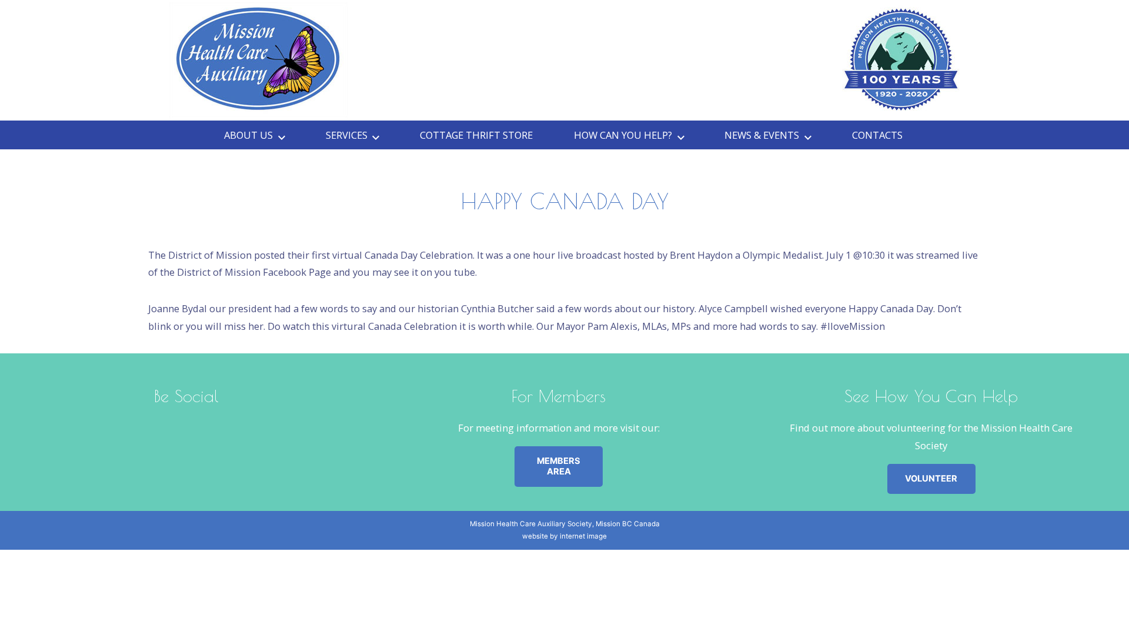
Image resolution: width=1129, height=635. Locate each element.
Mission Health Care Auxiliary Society (531, 524)
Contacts (877, 135)
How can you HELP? (623, 135)
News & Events (761, 135)
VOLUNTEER (931, 478)
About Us (248, 135)
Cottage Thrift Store (476, 135)
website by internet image (564, 536)
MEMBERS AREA (558, 466)
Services (347, 135)
